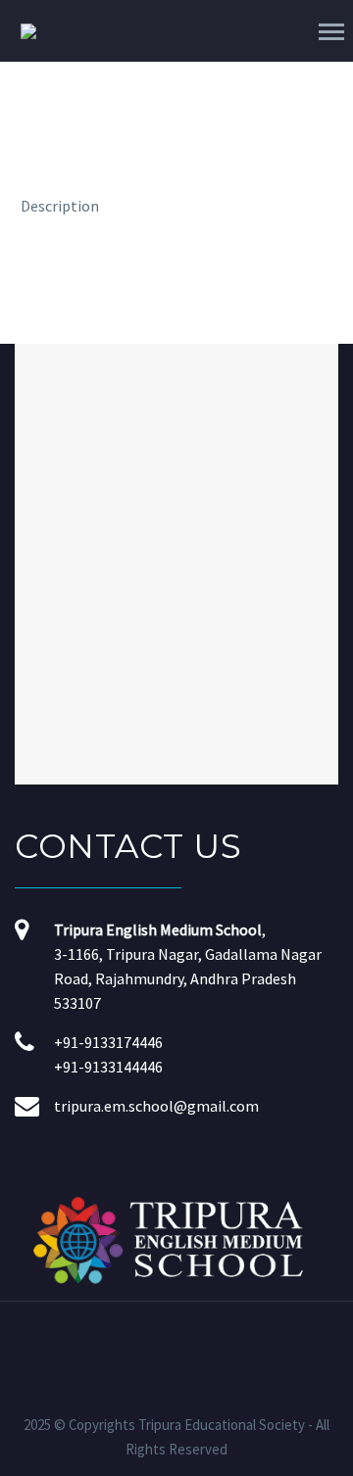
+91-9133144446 (108, 1066)
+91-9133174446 (108, 1042)
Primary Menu (331, 32)
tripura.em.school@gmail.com (156, 1106)
